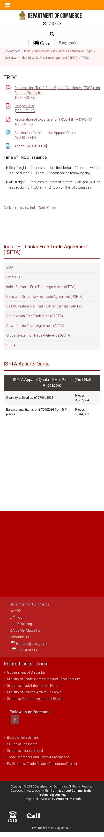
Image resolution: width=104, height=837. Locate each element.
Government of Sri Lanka (26, 672)
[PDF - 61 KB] (24, 124)
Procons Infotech (68, 799)
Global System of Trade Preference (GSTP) (38, 335)
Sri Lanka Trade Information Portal (33, 686)
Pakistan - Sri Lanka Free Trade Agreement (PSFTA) (44, 296)
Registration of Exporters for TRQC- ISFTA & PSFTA (53, 119)
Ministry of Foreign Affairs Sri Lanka (34, 692)
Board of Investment (22, 737)
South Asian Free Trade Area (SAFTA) (34, 316)
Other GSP (14, 277)
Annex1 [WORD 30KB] (31, 146)
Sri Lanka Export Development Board (34, 699)
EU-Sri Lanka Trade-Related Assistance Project (42, 764)
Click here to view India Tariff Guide (30, 208)
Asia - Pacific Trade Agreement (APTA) (35, 326)
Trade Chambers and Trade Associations (38, 757)
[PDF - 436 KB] (25, 97)
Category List (24, 106)
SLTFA (11, 345)
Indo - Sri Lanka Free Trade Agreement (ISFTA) (40, 287)
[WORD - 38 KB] (26, 138)
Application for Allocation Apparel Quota (45, 133)
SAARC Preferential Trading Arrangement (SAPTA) (44, 306)
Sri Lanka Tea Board (22, 744)
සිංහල (63, 43)
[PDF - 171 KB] (25, 111)
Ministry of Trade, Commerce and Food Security (43, 679)
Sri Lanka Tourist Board (25, 751)
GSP (9, 267)
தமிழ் (72, 43)
